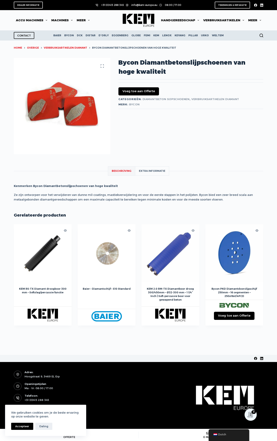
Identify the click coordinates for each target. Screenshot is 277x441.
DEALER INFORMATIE (28, 5)
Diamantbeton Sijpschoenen (166, 99)
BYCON (69, 35)
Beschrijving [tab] (121, 170)
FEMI (147, 35)
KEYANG (180, 35)
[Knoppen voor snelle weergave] (65, 230)
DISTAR (91, 35)
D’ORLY (104, 35)
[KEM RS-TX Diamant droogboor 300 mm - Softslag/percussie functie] (43, 253)
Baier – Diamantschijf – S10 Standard (107, 288)
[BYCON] (234, 305)
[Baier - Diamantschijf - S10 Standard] (106, 253)
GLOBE (136, 35)
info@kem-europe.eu (144, 4)
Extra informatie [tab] (152, 170)
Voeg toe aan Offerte (138, 91)
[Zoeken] (261, 35)
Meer (81, 20)
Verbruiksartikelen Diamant (215, 99)
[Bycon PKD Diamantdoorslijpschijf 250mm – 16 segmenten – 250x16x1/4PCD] (234, 253)
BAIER (57, 35)
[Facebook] (255, 5)
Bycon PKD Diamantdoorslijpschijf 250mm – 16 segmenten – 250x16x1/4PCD (234, 292)
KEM (156, 35)
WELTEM (218, 35)
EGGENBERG (120, 35)
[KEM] (43, 315)
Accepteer (22, 426)
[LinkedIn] (261, 5)
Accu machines (29, 20)
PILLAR (193, 35)
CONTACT (24, 35)
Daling (43, 426)
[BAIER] (106, 316)
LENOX (167, 35)
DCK (80, 35)
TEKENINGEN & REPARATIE (232, 5)
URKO (205, 35)
